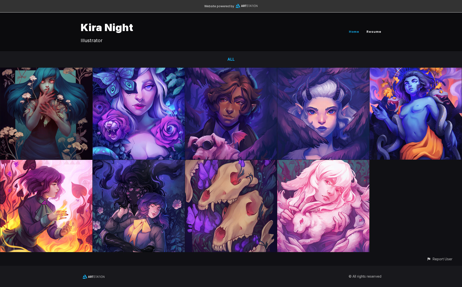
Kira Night (107, 27)
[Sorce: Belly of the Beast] (231, 71)
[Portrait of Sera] (323, 71)
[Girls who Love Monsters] (139, 163)
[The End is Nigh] (416, 71)
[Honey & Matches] (46, 163)
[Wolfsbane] (231, 163)
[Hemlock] (46, 71)
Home (354, 31)
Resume (373, 31)
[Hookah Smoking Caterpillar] (139, 71)
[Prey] (323, 163)
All (231, 59)
